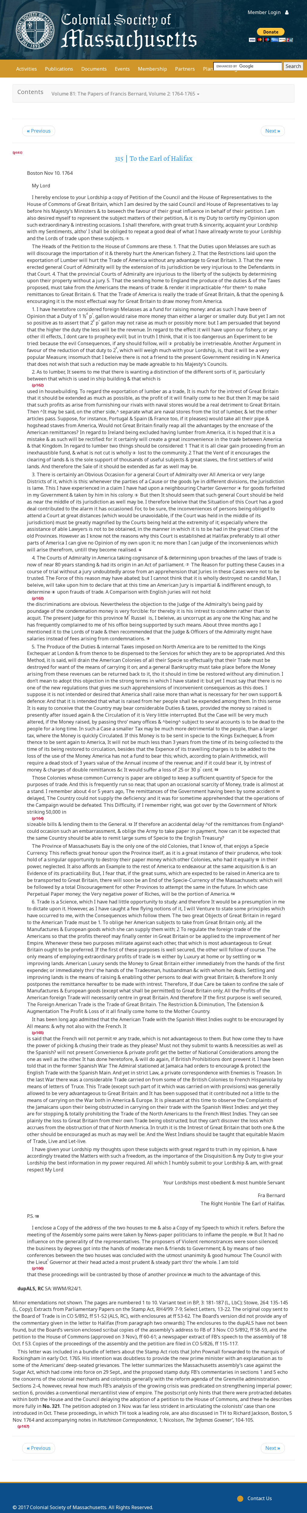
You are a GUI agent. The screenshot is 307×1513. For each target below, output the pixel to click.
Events (122, 69)
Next (272, 131)
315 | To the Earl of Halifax (153, 158)
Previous (39, 131)
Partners (185, 69)
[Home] (105, 30)
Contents (30, 92)
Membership (152, 69)
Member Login (264, 12)
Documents (94, 69)
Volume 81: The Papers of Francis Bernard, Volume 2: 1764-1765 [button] (124, 93)
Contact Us (260, 1498)
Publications (59, 69)
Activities (26, 69)
